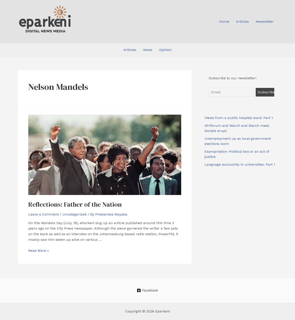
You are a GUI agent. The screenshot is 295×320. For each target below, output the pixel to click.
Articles (242, 21)
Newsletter (265, 21)
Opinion (165, 50)
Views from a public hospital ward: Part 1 (239, 118)
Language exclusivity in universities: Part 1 (240, 164)
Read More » (38, 251)
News (147, 50)
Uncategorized (74, 214)
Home (224, 21)
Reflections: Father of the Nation (75, 204)
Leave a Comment (43, 214)
